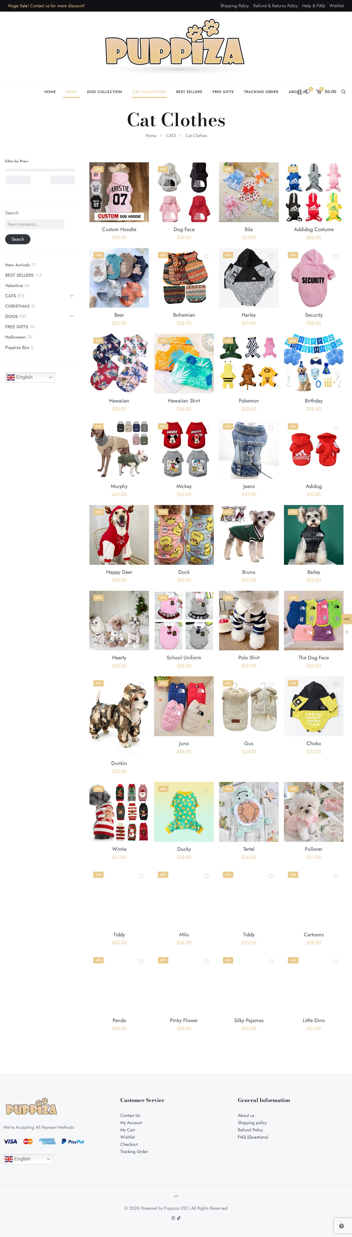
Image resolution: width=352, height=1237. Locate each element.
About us (246, 1115)
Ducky (184, 849)
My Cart (127, 1130)
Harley (249, 315)
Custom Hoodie (119, 229)
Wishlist (336, 6)
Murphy (119, 486)
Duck (184, 572)
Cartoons (314, 934)
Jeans (249, 486)
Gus (248, 743)
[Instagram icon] (173, 1218)
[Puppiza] (176, 48)
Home (150, 135)
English (24, 377)
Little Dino (314, 1020)
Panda (119, 1020)
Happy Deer (119, 572)
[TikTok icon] (179, 1218)
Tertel (249, 849)
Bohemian (184, 315)
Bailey (313, 572)
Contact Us (130, 1115)
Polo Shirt (248, 657)
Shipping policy (252, 1123)
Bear (119, 315)
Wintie (119, 849)
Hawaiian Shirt (184, 401)
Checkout (129, 1144)
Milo (184, 934)
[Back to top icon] (176, 1196)
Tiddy (119, 934)
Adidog (314, 486)
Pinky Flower (184, 1020)
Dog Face (184, 229)
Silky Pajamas (249, 1020)
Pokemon (249, 401)
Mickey (184, 486)
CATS (171, 135)
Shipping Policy (234, 6)
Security (314, 315)
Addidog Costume (314, 229)
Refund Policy (250, 1130)
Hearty (119, 657)
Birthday (314, 401)
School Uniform (184, 657)
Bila (249, 229)
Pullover (314, 849)
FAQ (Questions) (253, 1137)
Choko (314, 743)
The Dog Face (314, 657)
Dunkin (119, 763)
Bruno (248, 572)
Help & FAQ (313, 6)
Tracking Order (134, 1151)
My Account (131, 1123)
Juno (184, 743)
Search (12, 213)
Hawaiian (119, 401)
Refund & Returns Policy (275, 6)
